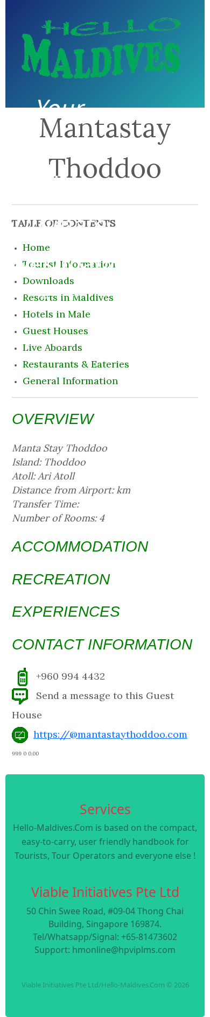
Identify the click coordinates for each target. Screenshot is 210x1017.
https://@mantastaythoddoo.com (110, 734)
